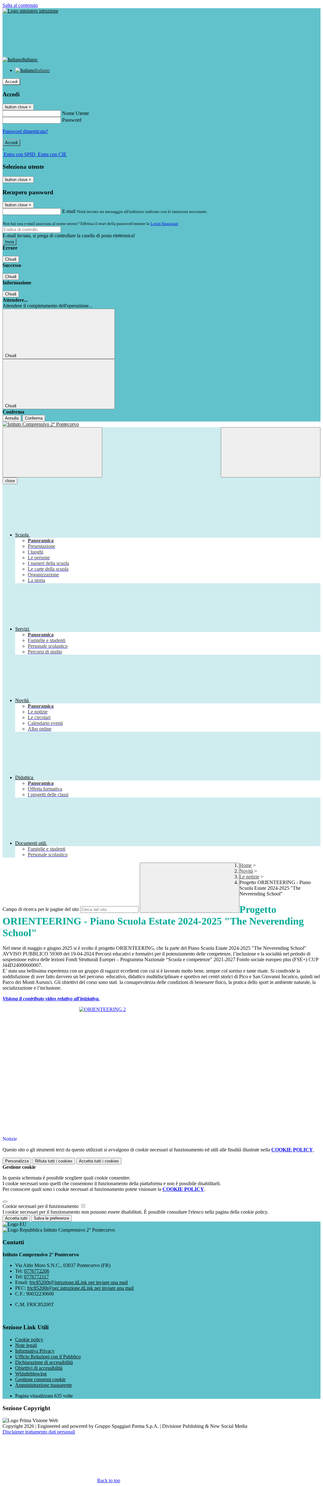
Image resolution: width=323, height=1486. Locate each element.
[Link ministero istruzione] (30, 11)
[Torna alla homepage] (161, 424)
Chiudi (10, 259)
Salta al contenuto (20, 5)
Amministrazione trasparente (43, 1385)
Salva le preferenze (51, 1218)
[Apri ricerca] (270, 452)
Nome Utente (75, 113)
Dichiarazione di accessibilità (44, 1362)
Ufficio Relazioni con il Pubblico (48, 1356)
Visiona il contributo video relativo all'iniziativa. (51, 998)
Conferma (34, 418)
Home (245, 865)
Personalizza (17, 1161)
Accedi (11, 81)
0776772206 (36, 1271)
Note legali (26, 1345)
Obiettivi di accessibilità (38, 1368)
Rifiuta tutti (54, 1161)
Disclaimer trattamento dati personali (39, 1431)
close (10, 480)
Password (71, 120)
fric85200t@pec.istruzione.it (80, 1288)
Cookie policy (29, 1339)
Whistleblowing (31, 1373)
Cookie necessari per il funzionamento (41, 1206)
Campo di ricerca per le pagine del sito (41, 909)
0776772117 (36, 1276)
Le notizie (249, 876)
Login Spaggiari (164, 223)
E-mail (68, 211)
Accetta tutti (99, 1161)
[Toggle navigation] (52, 452)
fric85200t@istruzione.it (78, 1282)
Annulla (12, 418)
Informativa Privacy (35, 1351)
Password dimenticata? (25, 131)
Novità (246, 871)
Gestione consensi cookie (40, 1379)
